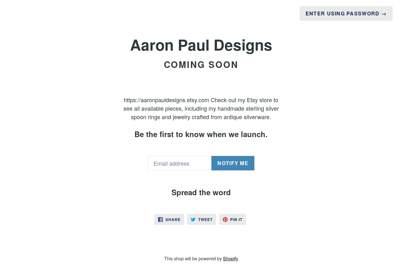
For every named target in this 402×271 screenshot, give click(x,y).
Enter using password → (346, 13)
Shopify (230, 258)
